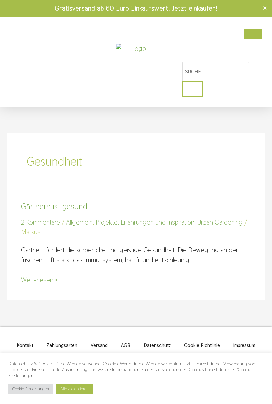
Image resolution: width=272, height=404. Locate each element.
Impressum (244, 345)
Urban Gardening (220, 222)
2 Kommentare (40, 222)
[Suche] (192, 89)
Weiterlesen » (39, 279)
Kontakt (25, 345)
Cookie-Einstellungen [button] (30, 389)
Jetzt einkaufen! (194, 8)
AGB (125, 345)
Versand (99, 345)
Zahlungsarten (61, 345)
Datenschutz (157, 345)
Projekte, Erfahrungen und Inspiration (145, 222)
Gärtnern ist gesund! (55, 206)
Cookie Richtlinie (202, 345)
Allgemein (79, 222)
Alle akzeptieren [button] (74, 389)
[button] (12, 61)
